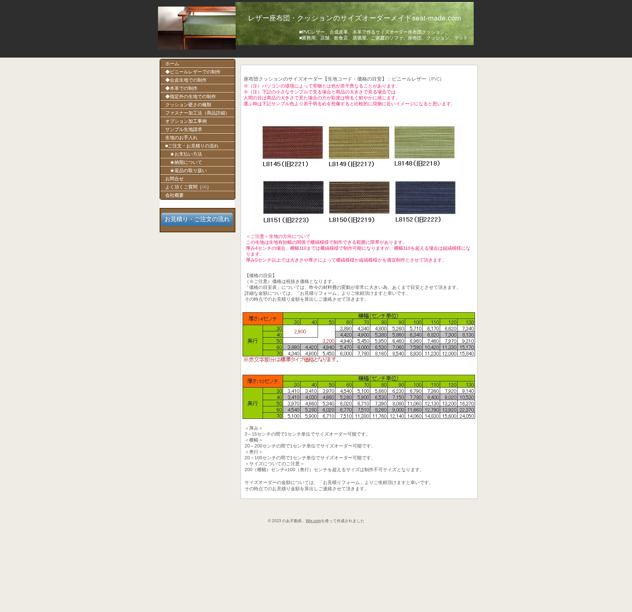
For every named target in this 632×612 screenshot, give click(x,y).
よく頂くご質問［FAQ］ (188, 187)
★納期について (183, 162)
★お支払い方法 (183, 154)
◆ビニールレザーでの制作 (193, 71)
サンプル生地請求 (183, 129)
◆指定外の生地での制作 (190, 96)
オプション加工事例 (186, 121)
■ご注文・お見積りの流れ (192, 145)
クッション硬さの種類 (188, 104)
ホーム (172, 63)
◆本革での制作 (181, 88)
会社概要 (174, 195)
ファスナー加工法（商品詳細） (197, 112)
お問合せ (174, 178)
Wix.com (313, 521)
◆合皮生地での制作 (186, 80)
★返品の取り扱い (186, 170)
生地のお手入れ (181, 137)
